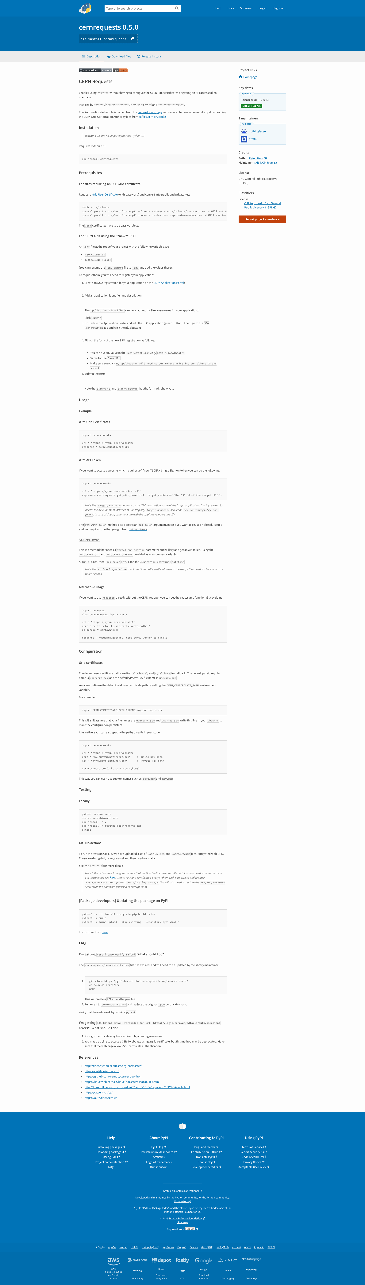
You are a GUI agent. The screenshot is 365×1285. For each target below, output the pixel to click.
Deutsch (194, 1247)
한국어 (271, 1247)
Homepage (250, 77)
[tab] (91, 56)
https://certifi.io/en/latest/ (102, 1071)
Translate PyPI (205, 1157)
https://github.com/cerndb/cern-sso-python (113, 1076)
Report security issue (253, 1152)
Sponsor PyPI (206, 1162)
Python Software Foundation (180, 1212)
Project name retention (109, 1162)
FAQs (111, 1167)
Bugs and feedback (206, 1147)
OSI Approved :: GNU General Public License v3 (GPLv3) (262, 205)
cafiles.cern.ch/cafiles (153, 117)
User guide (110, 1157)
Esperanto (259, 1247)
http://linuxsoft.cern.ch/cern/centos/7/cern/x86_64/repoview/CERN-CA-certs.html (137, 1087)
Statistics (159, 1157)
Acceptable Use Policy (252, 1167)
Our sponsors (158, 1167)
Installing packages (110, 1147)
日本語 (134, 1247)
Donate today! (182, 1201)
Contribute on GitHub (204, 1152)
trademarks (217, 1208)
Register (278, 8)
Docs (231, 8)
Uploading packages (110, 1152)
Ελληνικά (181, 1247)
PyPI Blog (157, 1147)
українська (168, 1247)
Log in (263, 8)
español (112, 1247)
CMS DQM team (264, 163)
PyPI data (246, 93)
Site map (182, 1222)
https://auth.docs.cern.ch (101, 1098)
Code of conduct (252, 1157)
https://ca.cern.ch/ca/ (99, 1092)
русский (236, 1247)
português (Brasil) (150, 1247)
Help (218, 8)
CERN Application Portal (169, 283)
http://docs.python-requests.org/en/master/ (113, 1066)
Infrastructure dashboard (157, 1152)
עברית (247, 1247)
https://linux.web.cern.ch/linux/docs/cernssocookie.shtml (122, 1082)
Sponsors (246, 8)
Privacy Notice (252, 1162)
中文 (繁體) (223, 1247)
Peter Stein (256, 158)
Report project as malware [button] (262, 219)
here (112, 878)
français (123, 1247)
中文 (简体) (207, 1247)
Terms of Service (252, 1147)
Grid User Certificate (105, 194)
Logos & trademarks (159, 1162)
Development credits (204, 1167)
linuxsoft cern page (150, 112)
